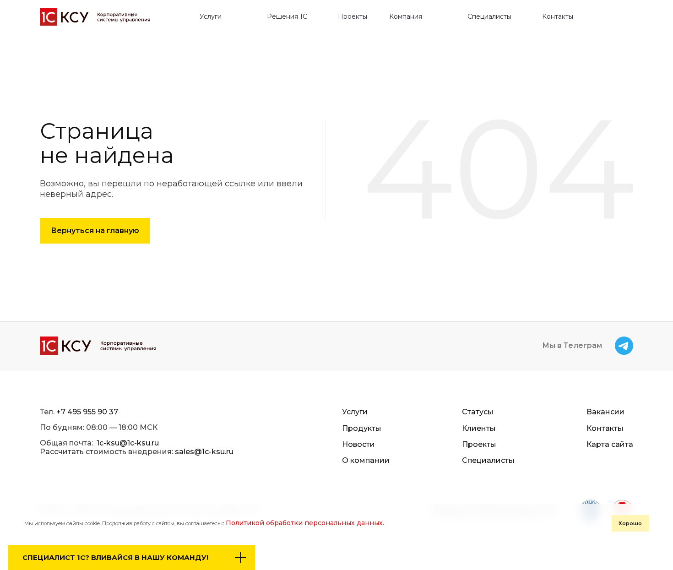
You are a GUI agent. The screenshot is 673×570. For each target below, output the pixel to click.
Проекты (352, 17)
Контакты (557, 17)
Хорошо (630, 523)
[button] (215, 16)
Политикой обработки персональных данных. (305, 523)
